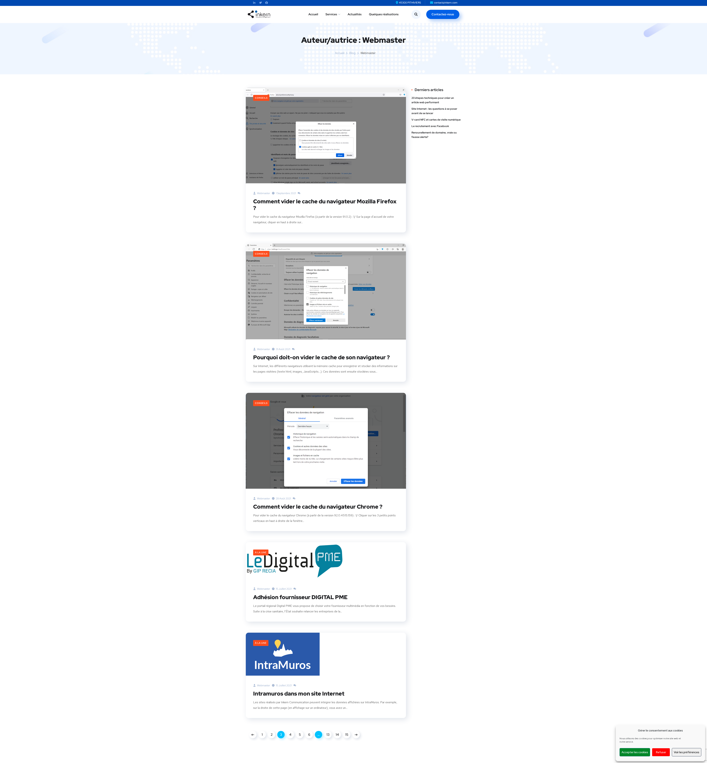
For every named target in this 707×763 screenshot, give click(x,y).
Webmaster (263, 193)
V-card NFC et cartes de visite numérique (436, 119)
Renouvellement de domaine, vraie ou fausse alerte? (434, 135)
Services (331, 14)
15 (346, 734)
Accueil (313, 14)
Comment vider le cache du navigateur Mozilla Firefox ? (324, 204)
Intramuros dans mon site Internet (298, 693)
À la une (261, 552)
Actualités (355, 14)
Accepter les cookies (635, 752)
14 (337, 734)
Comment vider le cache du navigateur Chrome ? (317, 506)
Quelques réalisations (384, 14)
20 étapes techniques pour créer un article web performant (432, 100)
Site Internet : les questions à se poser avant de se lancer (434, 111)
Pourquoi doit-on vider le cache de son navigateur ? (321, 357)
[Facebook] (267, 3)
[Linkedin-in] (254, 3)
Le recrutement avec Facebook (430, 126)
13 (328, 734)
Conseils (261, 97)
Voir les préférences (686, 752)
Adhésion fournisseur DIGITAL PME (300, 597)
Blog (352, 53)
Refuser (661, 752)
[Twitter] (260, 3)
